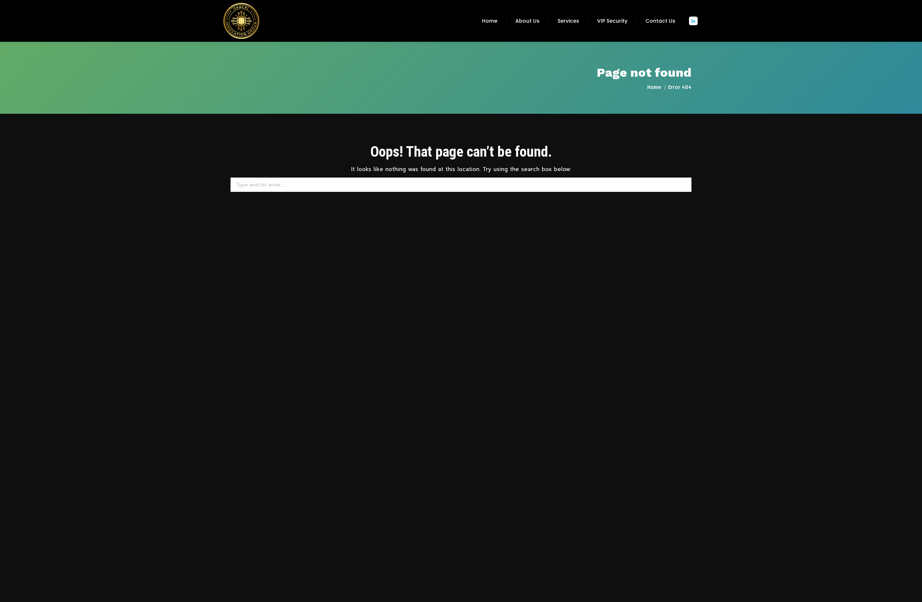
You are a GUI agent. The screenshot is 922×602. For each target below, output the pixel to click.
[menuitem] (489, 21)
